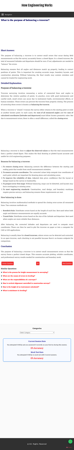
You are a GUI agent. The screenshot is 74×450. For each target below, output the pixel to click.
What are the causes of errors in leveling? (18, 276)
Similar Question (7, 263)
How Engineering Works (37, 5)
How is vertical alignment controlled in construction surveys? (25, 283)
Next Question (67, 263)
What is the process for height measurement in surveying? (24, 272)
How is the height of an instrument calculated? (20, 287)
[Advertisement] (37, 35)
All (38, 263)
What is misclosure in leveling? (14, 290)
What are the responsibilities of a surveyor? (19, 279)
